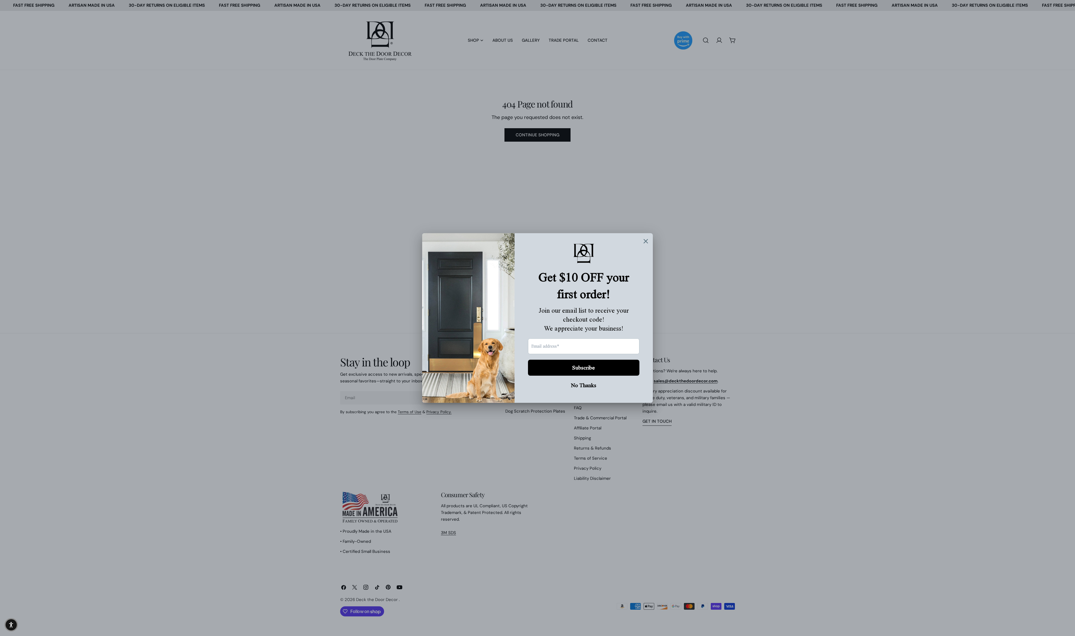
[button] (11, 625)
